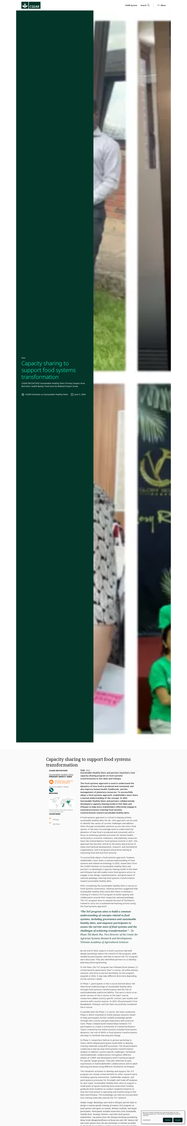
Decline (167, 1120)
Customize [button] (146, 1120)
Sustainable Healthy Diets (61, 774)
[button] (131, 5)
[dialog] (163, 1117)
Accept (177, 1120)
